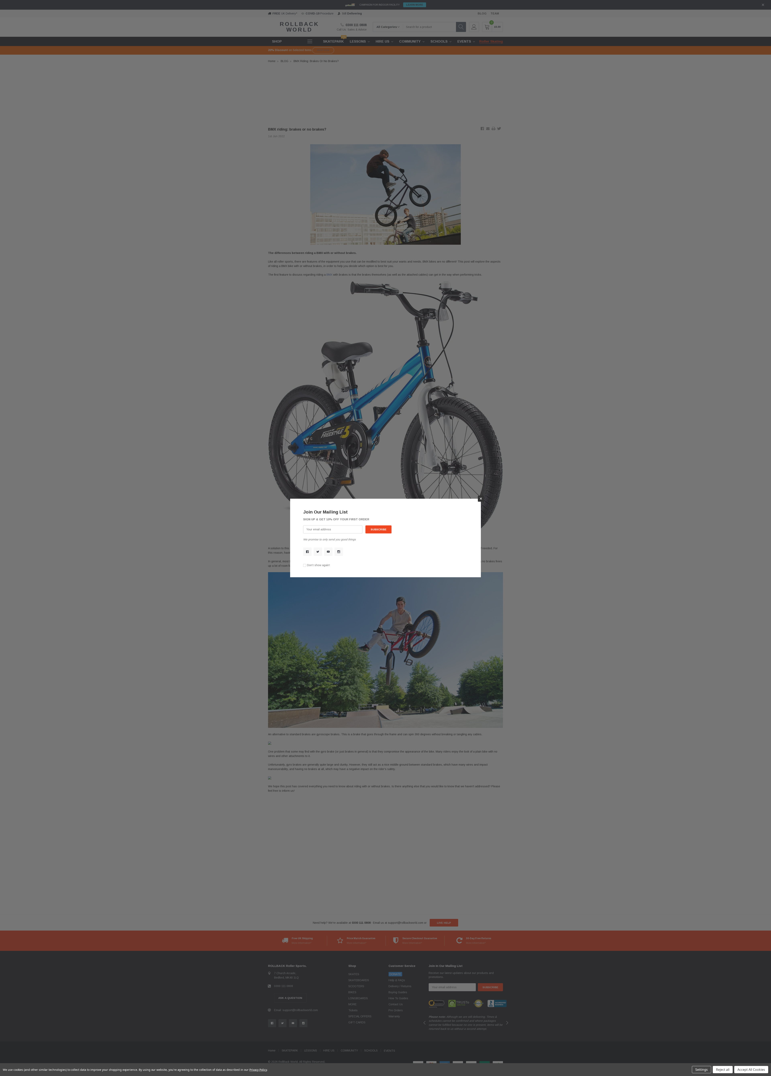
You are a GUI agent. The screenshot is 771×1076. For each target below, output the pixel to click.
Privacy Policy (258, 1070)
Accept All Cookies (751, 1069)
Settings (701, 1069)
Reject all (722, 1069)
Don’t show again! (318, 565)
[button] (481, 499)
